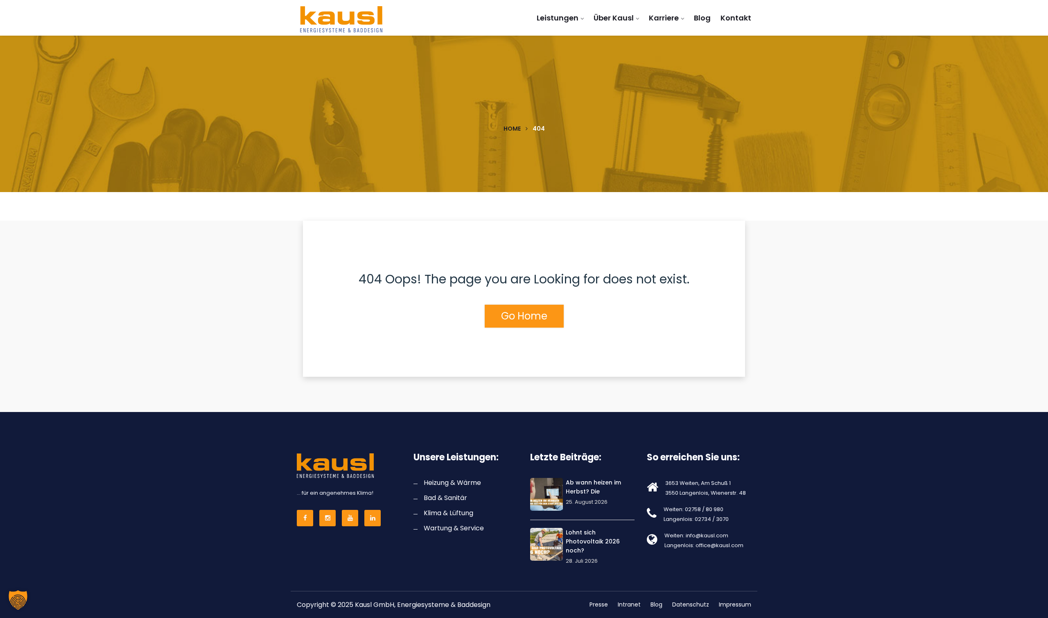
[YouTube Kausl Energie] (351, 518)
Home (512, 129)
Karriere (664, 18)
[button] (18, 600)
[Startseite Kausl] (349, 19)
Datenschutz (690, 604)
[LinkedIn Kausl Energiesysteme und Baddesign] (373, 518)
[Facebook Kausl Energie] (306, 518)
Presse (599, 604)
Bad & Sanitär (445, 498)
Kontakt (735, 18)
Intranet (629, 604)
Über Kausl (614, 18)
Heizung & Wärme (452, 482)
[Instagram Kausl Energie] (328, 518)
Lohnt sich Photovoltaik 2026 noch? (593, 541)
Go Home (524, 316)
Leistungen (557, 18)
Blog (702, 18)
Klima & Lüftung (448, 513)
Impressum (735, 604)
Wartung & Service (454, 528)
